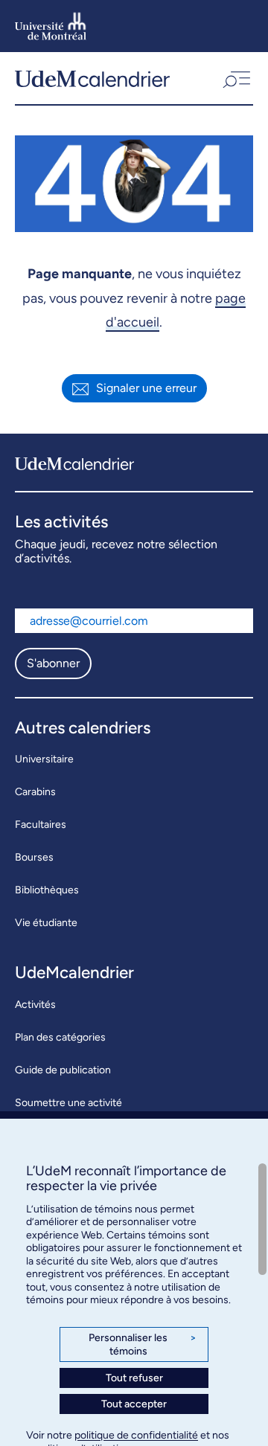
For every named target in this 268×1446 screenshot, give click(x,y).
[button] (235, 78)
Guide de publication (63, 1070)
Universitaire (44, 759)
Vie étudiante (46, 922)
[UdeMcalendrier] (92, 78)
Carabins (35, 791)
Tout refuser (134, 1378)
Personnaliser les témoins (143, 1344)
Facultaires (40, 824)
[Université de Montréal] (50, 26)
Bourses (34, 857)
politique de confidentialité (136, 1435)
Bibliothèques (47, 890)
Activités (35, 1004)
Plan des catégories (60, 1037)
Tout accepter (134, 1404)
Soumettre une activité (68, 1102)
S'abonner (53, 663)
